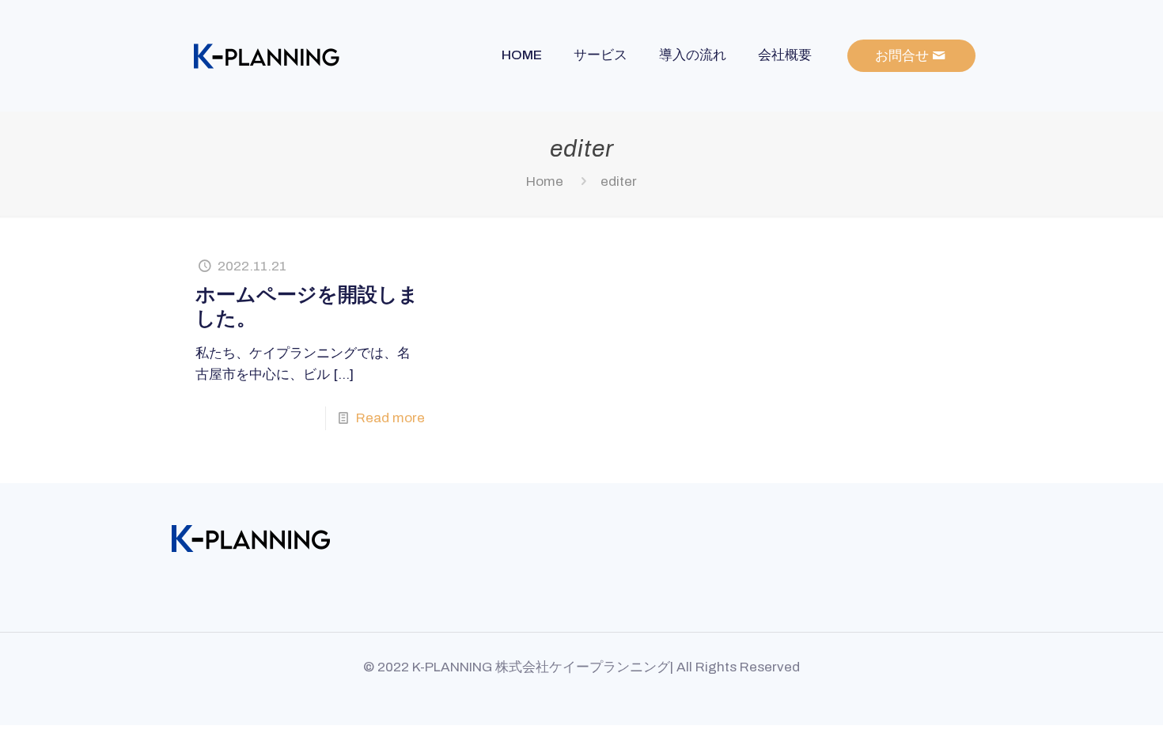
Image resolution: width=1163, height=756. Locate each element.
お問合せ (902, 55)
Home (544, 181)
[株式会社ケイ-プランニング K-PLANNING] (267, 55)
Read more (390, 417)
